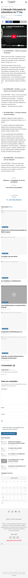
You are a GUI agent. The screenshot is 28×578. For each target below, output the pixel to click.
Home (2, 6)
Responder (4, 374)
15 (25, 490)
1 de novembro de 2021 (8, 18)
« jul (2, 502)
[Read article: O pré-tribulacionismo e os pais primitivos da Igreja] (14, 294)
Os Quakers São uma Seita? (9, 256)
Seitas (6, 6)
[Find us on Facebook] (9, 511)
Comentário (4, 389)
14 (21, 490)
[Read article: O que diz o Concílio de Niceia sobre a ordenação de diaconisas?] (14, 345)
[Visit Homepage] (14, 2)
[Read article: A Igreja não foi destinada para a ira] (14, 321)
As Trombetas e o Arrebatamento (11, 281)
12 (14, 490)
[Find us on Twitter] (12, 512)
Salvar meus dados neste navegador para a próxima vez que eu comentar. (13, 428)
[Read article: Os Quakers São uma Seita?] (14, 245)
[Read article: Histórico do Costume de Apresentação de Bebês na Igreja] (14, 219)
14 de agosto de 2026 (6, 309)
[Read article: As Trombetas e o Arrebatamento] (14, 270)
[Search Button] (26, 2)
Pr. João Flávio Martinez (14, 200)
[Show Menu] (2, 2)
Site (2, 421)
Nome (3, 407)
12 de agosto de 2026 (6, 360)
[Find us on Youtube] (16, 511)
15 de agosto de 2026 (6, 258)
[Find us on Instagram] (17, 537)
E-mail (3, 414)
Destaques (5, 227)
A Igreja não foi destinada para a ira (11, 332)
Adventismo (11, 6)
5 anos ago (13, 370)
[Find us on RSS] (19, 511)
